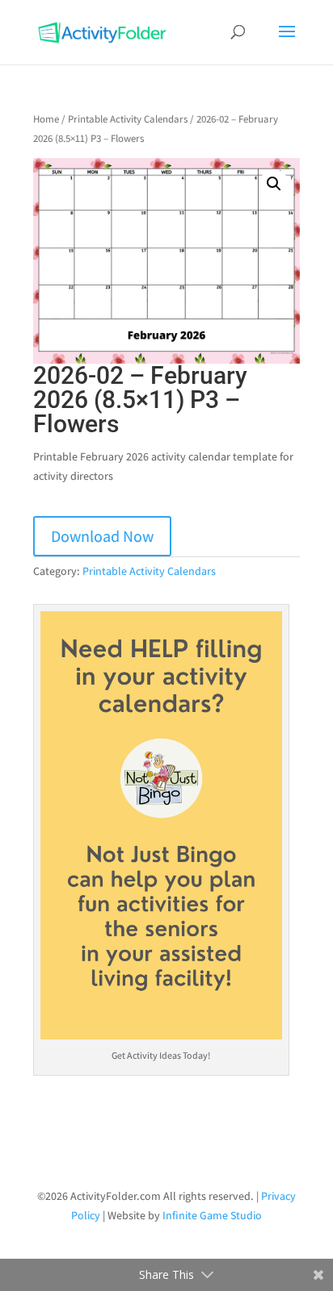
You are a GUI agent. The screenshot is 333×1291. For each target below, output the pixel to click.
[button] (274, 183)
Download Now (102, 536)
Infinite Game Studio (212, 1215)
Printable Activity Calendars (128, 119)
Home (46, 119)
